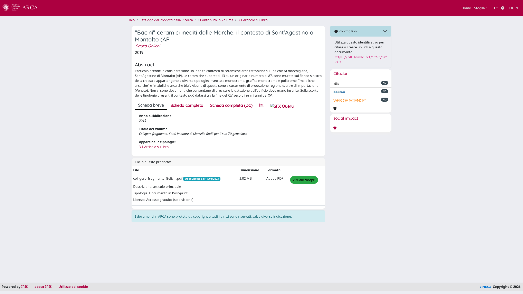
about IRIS (43, 286)
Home (466, 8)
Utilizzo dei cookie (73, 286)
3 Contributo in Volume (215, 20)
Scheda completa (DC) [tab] (231, 105)
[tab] (261, 105)
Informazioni (347, 31)
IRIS (132, 20)
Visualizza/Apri (304, 180)
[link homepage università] (49, 7)
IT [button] (494, 8)
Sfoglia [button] (479, 8)
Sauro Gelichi (148, 45)
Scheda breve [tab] (151, 105)
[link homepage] (22, 7)
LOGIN (513, 8)
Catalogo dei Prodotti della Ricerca (166, 20)
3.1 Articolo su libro (253, 20)
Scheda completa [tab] (187, 105)
